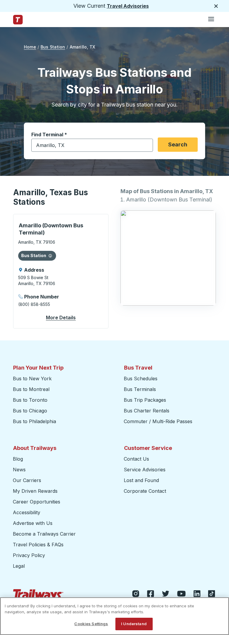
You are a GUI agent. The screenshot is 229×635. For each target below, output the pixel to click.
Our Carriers (27, 480)
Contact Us (136, 459)
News (19, 470)
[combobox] (92, 145)
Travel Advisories (128, 6)
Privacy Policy (29, 555)
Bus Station (53, 46)
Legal (19, 566)
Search (177, 144)
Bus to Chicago (30, 411)
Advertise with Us (32, 523)
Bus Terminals (140, 389)
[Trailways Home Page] (18, 19)
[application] (61, 271)
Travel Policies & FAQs (38, 545)
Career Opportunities (36, 502)
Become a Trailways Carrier (45, 534)
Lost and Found (141, 480)
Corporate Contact (145, 491)
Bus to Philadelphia (34, 421)
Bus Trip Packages (145, 400)
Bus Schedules (140, 378)
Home (30, 46)
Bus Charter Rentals (146, 411)
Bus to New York (32, 378)
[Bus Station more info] (50, 255)
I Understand (134, 623)
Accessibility (26, 512)
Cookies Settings (91, 623)
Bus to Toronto (30, 400)
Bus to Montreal (31, 389)
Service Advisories (144, 470)
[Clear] (146, 145)
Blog (18, 459)
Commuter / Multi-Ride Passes (158, 421)
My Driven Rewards (35, 491)
